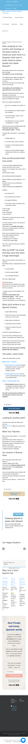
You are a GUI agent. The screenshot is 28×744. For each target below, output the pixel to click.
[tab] (14, 568)
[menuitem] (14, 8)
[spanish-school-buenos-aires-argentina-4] (19, 547)
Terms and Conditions (18, 741)
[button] (11, 30)
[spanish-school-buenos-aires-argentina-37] (14, 547)
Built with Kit (14, 412)
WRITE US (9, 426)
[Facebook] (19, 562)
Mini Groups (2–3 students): (13, 365)
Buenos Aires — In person (9, 361)
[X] (23, 562)
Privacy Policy (8, 741)
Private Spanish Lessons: (12, 374)
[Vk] (19, 564)
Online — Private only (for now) (10, 381)
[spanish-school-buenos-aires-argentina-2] (9, 547)
